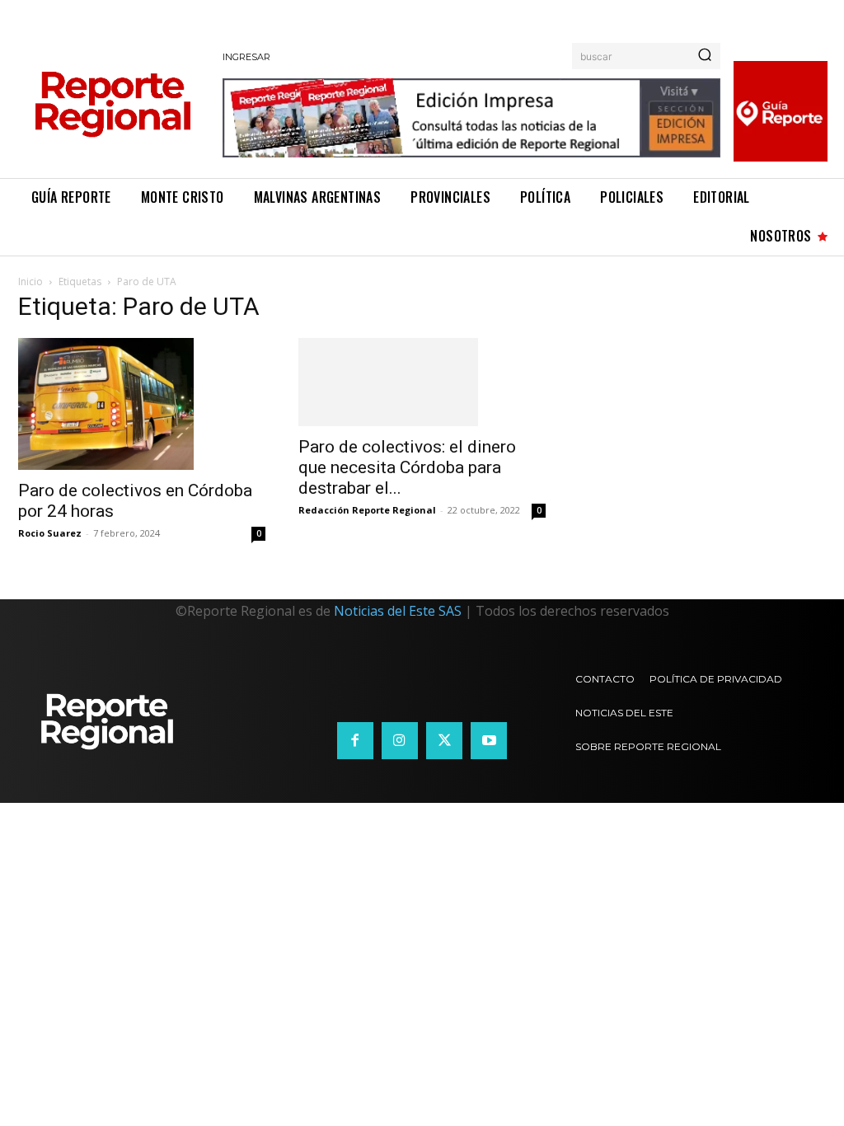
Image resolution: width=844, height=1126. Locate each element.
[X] (444, 740)
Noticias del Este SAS (398, 611)
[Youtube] (489, 740)
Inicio (30, 281)
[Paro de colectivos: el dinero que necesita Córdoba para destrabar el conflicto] (422, 382)
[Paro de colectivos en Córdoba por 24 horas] (141, 404)
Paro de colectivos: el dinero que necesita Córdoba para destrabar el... (407, 467)
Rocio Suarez (50, 533)
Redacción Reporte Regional (367, 510)
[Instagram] (400, 740)
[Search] (704, 56)
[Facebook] (355, 740)
